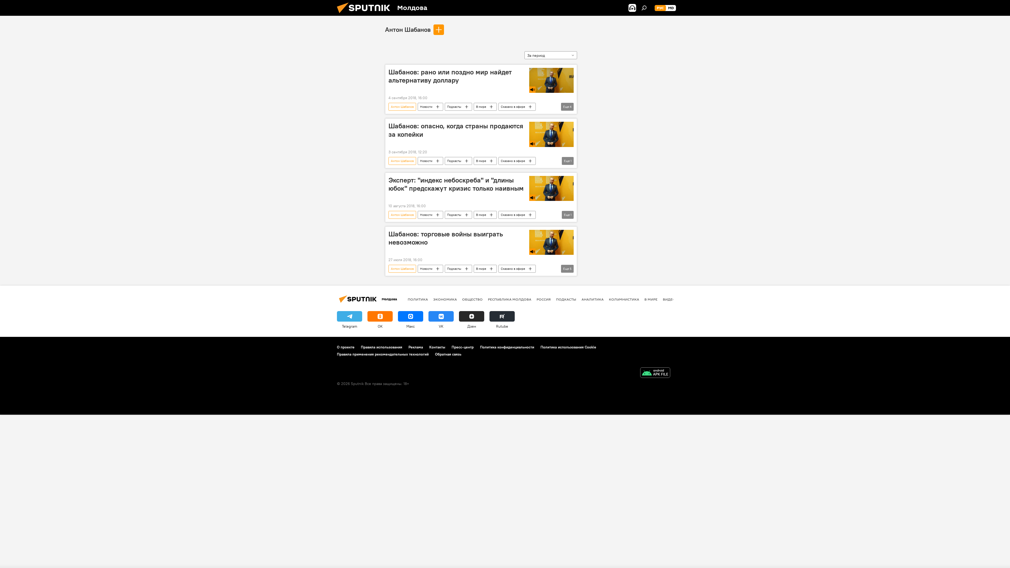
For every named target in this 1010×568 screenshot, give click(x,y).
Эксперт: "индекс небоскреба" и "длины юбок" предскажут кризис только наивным (456, 184)
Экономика (445, 299)
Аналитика (593, 299)
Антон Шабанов (408, 29)
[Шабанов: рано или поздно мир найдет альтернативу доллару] (551, 80)
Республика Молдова (509, 299)
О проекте (346, 347)
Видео (669, 299)
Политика (418, 299)
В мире (481, 107)
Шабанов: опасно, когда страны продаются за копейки (455, 130)
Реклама (415, 347)
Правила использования (381, 347)
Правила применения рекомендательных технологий (383, 354)
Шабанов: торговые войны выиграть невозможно (445, 238)
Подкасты (454, 107)
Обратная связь (448, 354)
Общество (472, 299)
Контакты (437, 347)
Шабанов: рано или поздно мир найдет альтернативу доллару (450, 76)
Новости (426, 107)
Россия (544, 299)
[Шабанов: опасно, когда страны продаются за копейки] (551, 134)
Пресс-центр (463, 347)
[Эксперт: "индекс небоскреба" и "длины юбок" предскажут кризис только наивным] (551, 188)
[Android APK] (655, 373)
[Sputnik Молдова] (365, 14)
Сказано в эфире (513, 107)
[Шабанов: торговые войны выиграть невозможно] (551, 242)
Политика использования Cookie (568, 347)
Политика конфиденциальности (507, 347)
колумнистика (624, 299)
